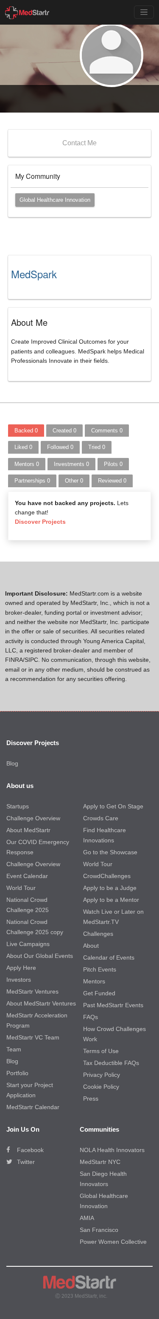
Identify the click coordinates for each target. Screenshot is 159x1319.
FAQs (90, 1017)
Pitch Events (99, 969)
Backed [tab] (26, 430)
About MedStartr (28, 830)
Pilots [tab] (113, 464)
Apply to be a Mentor (111, 899)
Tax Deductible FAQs (111, 1062)
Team (13, 1049)
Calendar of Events (108, 957)
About (91, 945)
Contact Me (79, 143)
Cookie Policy (101, 1086)
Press (90, 1098)
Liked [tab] (23, 447)
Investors (18, 979)
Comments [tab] (107, 430)
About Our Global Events (39, 955)
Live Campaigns (28, 944)
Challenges (98, 933)
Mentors (94, 981)
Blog (12, 763)
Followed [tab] (60, 447)
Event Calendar (27, 876)
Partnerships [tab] (32, 480)
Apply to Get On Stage (113, 806)
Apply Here (21, 967)
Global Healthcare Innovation (55, 200)
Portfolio (17, 1073)
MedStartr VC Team (32, 1037)
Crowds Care (100, 818)
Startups (17, 806)
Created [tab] (64, 430)
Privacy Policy (101, 1074)
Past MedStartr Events (113, 1005)
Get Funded (99, 993)
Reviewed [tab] (112, 480)
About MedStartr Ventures (41, 1003)
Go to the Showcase (110, 852)
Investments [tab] (71, 464)
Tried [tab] (96, 447)
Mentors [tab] (26, 464)
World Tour (21, 887)
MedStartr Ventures (32, 991)
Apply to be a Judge (110, 887)
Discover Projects (40, 521)
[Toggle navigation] (144, 12)
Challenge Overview (33, 818)
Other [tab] (74, 480)
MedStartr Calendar (32, 1107)
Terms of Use (101, 1051)
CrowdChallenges (107, 876)
